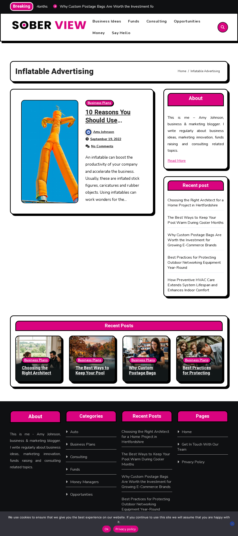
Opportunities (187, 21)
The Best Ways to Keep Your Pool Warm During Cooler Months (196, 220)
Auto (74, 431)
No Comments (102, 146)
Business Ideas (107, 21)
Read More (177, 160)
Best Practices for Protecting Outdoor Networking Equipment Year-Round (194, 262)
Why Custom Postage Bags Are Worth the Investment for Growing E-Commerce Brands (194, 240)
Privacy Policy (193, 462)
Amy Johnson (103, 132)
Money (99, 32)
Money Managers (84, 482)
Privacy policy (126, 529)
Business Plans (99, 103)
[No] (232, 523)
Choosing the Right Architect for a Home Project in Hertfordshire (196, 203)
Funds (133, 21)
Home (187, 431)
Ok (107, 529)
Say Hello (121, 32)
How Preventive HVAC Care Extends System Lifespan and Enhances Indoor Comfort (192, 285)
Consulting (156, 21)
